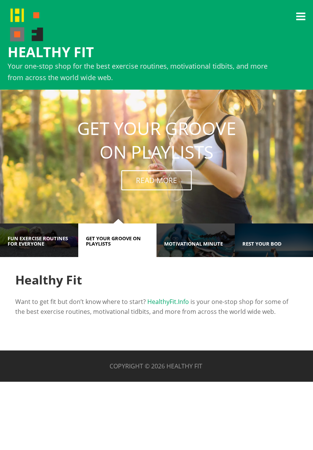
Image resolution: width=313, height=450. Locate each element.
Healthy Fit (51, 52)
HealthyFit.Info (168, 301)
